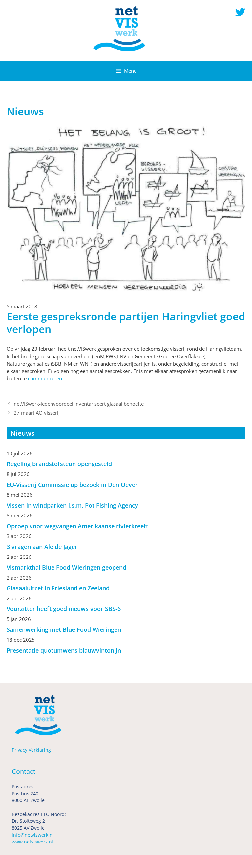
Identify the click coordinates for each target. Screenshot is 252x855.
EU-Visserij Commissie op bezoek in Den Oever (72, 484)
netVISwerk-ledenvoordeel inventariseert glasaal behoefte (79, 403)
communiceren (45, 378)
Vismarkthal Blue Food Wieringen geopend (66, 567)
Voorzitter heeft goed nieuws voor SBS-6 (64, 609)
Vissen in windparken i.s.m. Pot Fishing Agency (72, 505)
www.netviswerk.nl (32, 842)
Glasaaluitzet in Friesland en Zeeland (58, 588)
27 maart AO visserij (37, 412)
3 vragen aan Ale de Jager (42, 547)
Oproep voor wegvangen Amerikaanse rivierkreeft (77, 526)
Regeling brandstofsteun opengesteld (59, 464)
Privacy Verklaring (31, 750)
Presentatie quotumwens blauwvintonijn (64, 650)
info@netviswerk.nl (33, 835)
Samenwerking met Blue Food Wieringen (64, 629)
